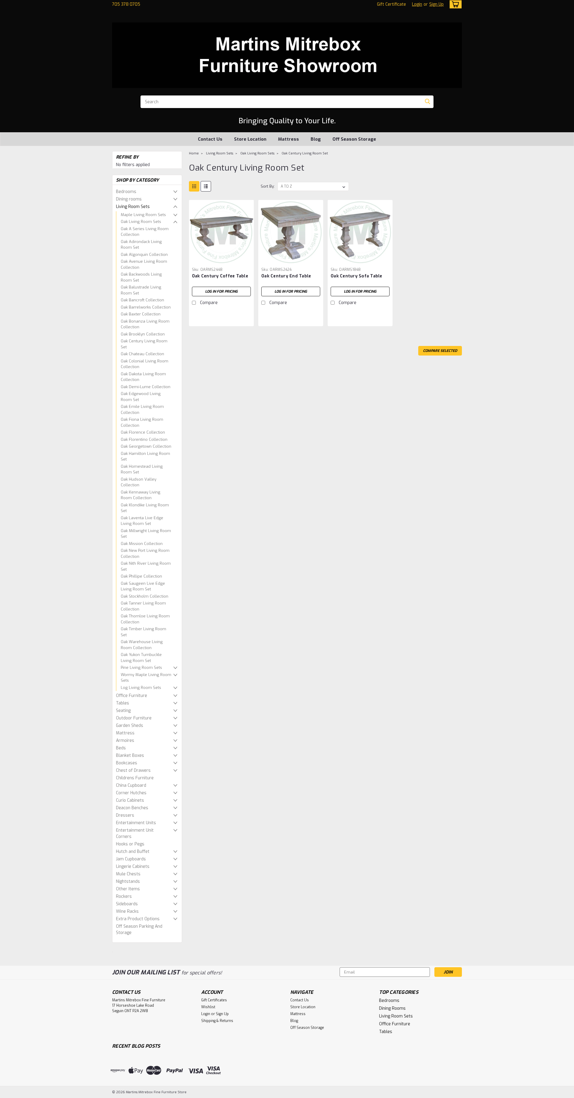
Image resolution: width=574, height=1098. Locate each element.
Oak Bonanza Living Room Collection (145, 324)
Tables (122, 703)
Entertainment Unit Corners (135, 833)
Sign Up (436, 4)
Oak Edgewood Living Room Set (141, 396)
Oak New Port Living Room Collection (145, 553)
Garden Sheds (129, 725)
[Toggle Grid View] (194, 186)
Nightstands (128, 881)
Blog (316, 139)
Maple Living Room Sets (143, 214)
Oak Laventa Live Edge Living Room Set (142, 520)
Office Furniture (131, 695)
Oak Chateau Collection (142, 353)
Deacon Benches (132, 808)
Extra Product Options (138, 919)
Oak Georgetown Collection (146, 446)
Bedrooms (126, 192)
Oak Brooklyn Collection (143, 334)
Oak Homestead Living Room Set (142, 469)
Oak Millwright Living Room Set (146, 533)
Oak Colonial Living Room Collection (144, 364)
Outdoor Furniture (134, 718)
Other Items (128, 889)
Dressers (125, 815)
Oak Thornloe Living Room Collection (145, 619)
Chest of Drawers (133, 770)
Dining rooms (129, 199)
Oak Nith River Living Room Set (146, 566)
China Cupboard (131, 785)
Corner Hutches (131, 793)
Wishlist (208, 1007)
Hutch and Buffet (132, 851)
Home (194, 153)
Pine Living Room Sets (141, 667)
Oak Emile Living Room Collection (142, 409)
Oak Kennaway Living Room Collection (140, 495)
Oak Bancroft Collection (142, 300)
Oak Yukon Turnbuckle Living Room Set (141, 657)
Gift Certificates (214, 1000)
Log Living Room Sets (141, 687)
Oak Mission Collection (142, 543)
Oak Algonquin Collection (144, 254)
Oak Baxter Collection (141, 314)
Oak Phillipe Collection (141, 576)
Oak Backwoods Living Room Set (141, 277)
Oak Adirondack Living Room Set (141, 244)
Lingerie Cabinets (132, 866)
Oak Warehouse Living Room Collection (142, 644)
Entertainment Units (136, 823)
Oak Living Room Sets (141, 221)
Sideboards (127, 904)
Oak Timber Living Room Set (143, 631)
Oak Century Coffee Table (220, 276)
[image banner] (112, 952)
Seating (123, 710)
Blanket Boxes (130, 755)
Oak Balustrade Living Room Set (141, 290)
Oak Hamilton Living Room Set (145, 456)
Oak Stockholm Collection (144, 596)
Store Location (250, 139)
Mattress (288, 139)
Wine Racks (127, 911)
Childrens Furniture (135, 778)
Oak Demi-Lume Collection (145, 386)
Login (417, 4)
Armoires (125, 740)
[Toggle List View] (206, 186)
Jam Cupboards (131, 859)
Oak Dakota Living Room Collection (143, 376)
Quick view (221, 260)
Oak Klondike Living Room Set (145, 508)
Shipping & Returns (217, 1020)
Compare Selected (440, 350)
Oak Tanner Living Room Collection (143, 606)
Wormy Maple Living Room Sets (146, 677)
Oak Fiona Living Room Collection (142, 422)
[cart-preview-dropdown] (454, 4)
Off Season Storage (354, 139)
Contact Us (210, 139)
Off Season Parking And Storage (139, 929)
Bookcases (126, 763)
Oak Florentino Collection (144, 439)
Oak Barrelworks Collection (146, 307)
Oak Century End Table (286, 276)
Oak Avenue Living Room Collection (144, 264)
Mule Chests (128, 874)
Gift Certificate (391, 4)
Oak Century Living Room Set (144, 344)
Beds (121, 748)
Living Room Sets (133, 206)
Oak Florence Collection (143, 432)
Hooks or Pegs (130, 844)
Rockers (124, 896)
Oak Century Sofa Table (356, 276)
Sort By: (268, 186)
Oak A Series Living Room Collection (145, 231)
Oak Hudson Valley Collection (138, 482)
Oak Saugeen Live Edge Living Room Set (143, 586)
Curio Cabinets (130, 800)
